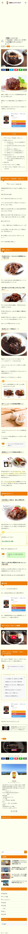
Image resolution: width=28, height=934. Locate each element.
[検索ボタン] (2, 2)
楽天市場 (14, 123)
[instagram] (16, 811)
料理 (4, 908)
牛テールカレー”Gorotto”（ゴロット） (13, 138)
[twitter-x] (14, 811)
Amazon (14, 121)
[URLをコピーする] (25, 70)
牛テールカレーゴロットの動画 (12, 164)
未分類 (4, 914)
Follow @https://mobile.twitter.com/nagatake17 (14, 748)
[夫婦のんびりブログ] (14, 2)
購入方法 (6, 162)
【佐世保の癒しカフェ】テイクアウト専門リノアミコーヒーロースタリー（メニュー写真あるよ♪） (18, 728)
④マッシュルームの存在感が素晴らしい (15, 150)
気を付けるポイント (9, 155)
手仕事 (4, 905)
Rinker (16, 117)
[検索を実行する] (25, 852)
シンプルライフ (6, 899)
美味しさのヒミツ (8, 140)
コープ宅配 (5, 896)
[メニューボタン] (25, 2)
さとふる (7, 617)
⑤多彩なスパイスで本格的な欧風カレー (15, 152)
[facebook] (12, 811)
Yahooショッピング (17, 126)
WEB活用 (5, 893)
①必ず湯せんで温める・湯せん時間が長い (16, 156)
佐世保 (8, 46)
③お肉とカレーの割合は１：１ (13, 149)
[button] (3, 70)
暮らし (4, 911)
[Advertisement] (14, 20)
